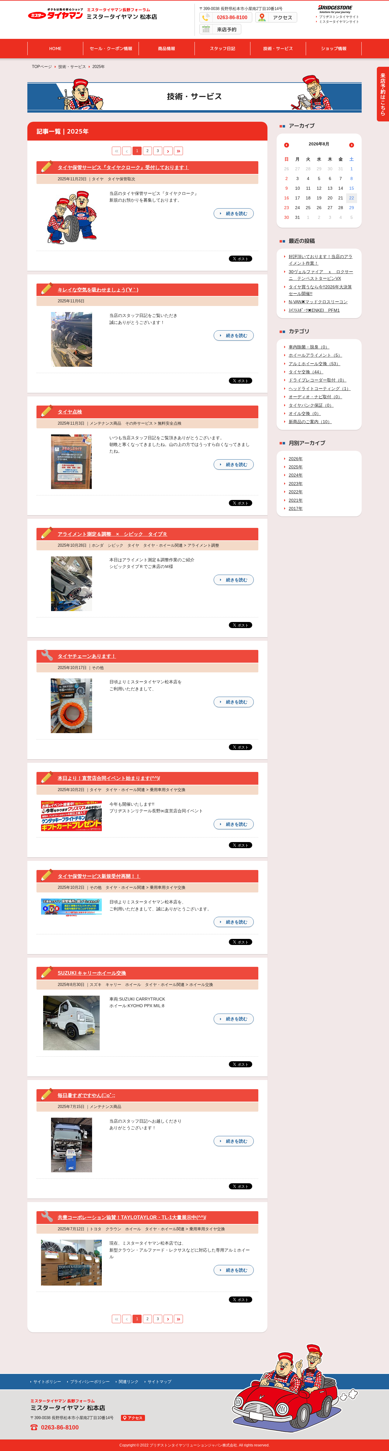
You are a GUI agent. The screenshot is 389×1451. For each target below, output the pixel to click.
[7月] (286, 145)
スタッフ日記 (222, 48)
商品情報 (166, 48)
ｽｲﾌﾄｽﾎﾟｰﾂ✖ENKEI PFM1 (314, 310)
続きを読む (236, 213)
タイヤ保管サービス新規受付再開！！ (99, 876)
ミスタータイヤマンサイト (339, 21)
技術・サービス (278, 48)
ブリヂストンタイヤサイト (339, 17)
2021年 (296, 500)
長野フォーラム (118, 9)
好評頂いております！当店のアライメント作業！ (321, 260)
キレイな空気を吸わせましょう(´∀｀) (98, 289)
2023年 (296, 483)
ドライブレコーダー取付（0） (317, 380)
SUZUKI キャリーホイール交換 (92, 973)
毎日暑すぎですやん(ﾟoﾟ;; (86, 1095)
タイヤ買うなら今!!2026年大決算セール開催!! (320, 290)
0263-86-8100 (232, 17)
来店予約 (226, 29)
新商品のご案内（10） (310, 421)
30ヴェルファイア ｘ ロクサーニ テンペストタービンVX (321, 275)
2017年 (296, 508)
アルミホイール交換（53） (314, 363)
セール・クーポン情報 (111, 48)
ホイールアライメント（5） (315, 355)
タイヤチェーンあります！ (87, 656)
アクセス (282, 17)
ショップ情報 (333, 48)
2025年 (296, 466)
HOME (55, 48)
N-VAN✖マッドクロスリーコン (318, 301)
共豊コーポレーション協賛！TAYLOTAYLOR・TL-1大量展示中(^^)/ (132, 1217)
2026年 (296, 458)
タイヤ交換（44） (306, 371)
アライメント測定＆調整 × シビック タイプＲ (112, 534)
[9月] (351, 145)
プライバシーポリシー (90, 1381)
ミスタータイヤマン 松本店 (121, 17)
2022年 (296, 491)
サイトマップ (159, 1381)
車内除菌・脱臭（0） (309, 347)
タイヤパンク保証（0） (311, 405)
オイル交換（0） (305, 413)
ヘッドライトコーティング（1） (320, 388)
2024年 (296, 475)
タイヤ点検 (70, 411)
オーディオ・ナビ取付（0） (315, 396)
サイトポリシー (47, 1381)
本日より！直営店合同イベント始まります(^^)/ (109, 778)
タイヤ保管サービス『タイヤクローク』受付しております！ (123, 167)
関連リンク (129, 1381)
